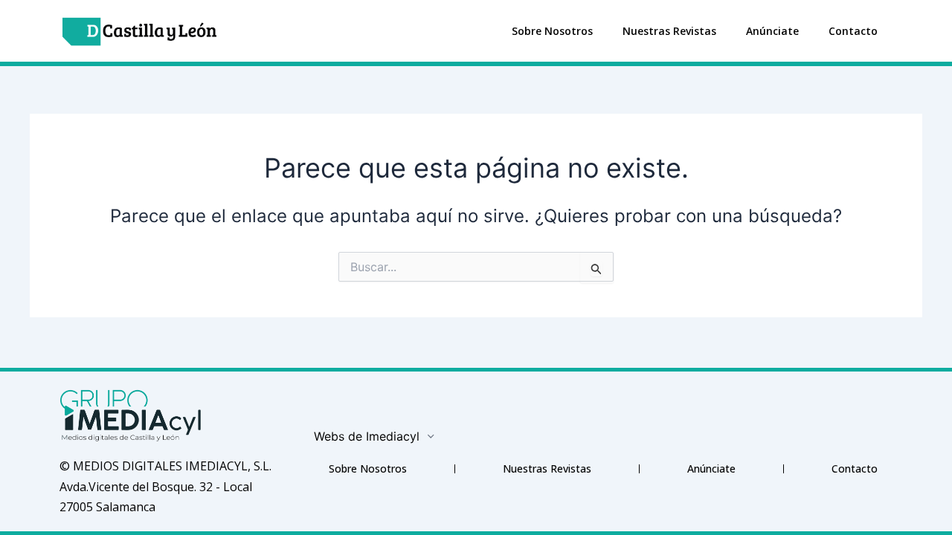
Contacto (853, 31)
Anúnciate (772, 31)
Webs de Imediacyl (366, 436)
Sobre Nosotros (552, 31)
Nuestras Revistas (669, 31)
